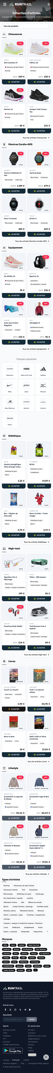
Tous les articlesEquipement (34, 349)
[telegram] (25, 1009)
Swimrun (6, 1042)
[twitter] (10, 1009)
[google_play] (30, 1009)
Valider (32, 1019)
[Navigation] (5, 4)
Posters (31, 1045)
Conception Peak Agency (38, 1063)
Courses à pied (9, 1030)
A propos (31, 1033)
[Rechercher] (46, 1057)
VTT (4, 1039)
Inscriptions (33, 1042)
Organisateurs (34, 1039)
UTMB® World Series (11, 1045)
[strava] (20, 1009)
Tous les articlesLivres (37, 761)
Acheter (15, 82)
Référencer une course (37, 1036)
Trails (5, 1033)
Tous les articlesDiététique (35, 542)
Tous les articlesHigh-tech (35, 655)
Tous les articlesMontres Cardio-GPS (31, 241)
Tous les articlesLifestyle (36, 874)
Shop (30, 1048)
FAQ (22, 1063)
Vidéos (31, 1050)
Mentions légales (10, 1063)
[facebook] (5, 1009)
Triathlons (7, 1036)
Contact (31, 1030)
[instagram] (15, 1009)
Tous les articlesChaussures (35, 138)
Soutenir (32, 1055)
